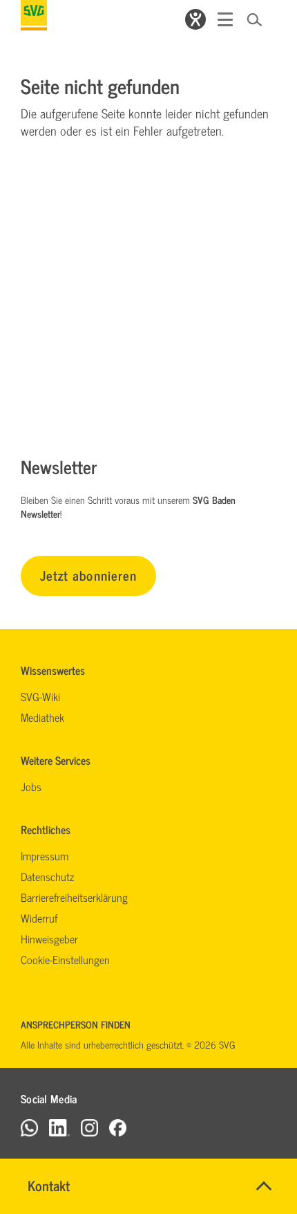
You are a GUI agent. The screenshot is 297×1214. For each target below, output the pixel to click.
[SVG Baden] (34, 15)
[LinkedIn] (59, 1127)
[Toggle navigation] (225, 19)
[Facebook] (117, 1127)
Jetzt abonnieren (88, 575)
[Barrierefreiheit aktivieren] (195, 19)
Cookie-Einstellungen (65, 959)
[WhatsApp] (29, 1127)
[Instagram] (89, 1127)
